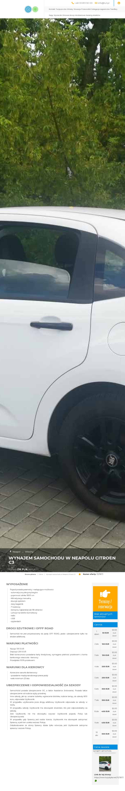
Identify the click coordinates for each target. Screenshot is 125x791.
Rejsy (51, 15)
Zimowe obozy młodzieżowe (73, 15)
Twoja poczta (61, 9)
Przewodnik (86, 9)
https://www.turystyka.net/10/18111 (109, 777)
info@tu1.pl (103, 3)
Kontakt (52, 9)
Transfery (113, 9)
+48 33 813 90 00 (83, 3)
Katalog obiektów (93, 15)
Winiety (70, 9)
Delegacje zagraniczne (100, 9)
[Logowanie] (119, 3)
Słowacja (77, 9)
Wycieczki (58, 15)
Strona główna (30, 574)
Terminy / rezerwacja (105, 603)
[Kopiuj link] (96, 781)
